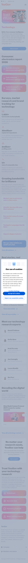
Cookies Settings (14, 291)
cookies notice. (7, 287)
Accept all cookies (14, 293)
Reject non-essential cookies (14, 298)
